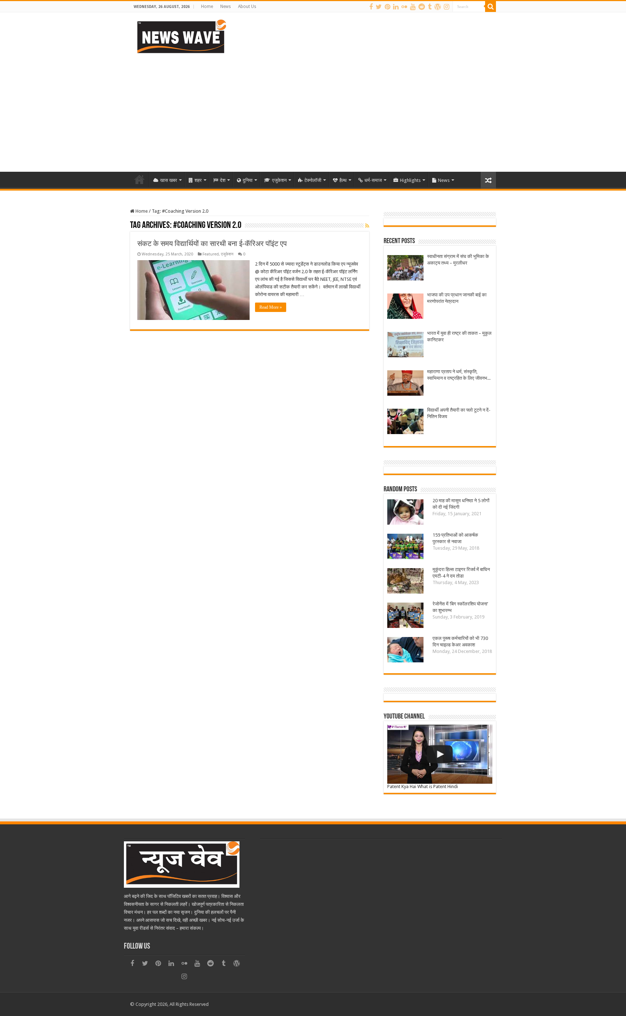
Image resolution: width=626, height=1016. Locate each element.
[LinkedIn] (395, 7)
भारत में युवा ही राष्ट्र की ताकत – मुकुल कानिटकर (459, 336)
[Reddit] (422, 7)
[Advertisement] (313, 110)
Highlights (410, 180)
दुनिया (248, 180)
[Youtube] (412, 7)
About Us (247, 6)
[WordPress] (438, 7)
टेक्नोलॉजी (312, 180)
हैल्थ (343, 180)
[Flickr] (404, 7)
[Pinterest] (387, 7)
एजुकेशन (279, 180)
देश (222, 180)
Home (207, 6)
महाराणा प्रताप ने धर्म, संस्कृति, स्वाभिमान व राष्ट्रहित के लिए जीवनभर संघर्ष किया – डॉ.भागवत (458, 375)
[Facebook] (370, 7)
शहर (198, 180)
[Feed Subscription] (367, 226)
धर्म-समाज (373, 180)
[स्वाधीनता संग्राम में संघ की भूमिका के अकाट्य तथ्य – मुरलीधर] (405, 268)
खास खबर (168, 180)
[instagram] (446, 7)
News (225, 6)
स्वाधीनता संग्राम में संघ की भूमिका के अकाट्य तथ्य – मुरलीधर (458, 260)
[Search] (490, 6)
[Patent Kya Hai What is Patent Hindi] (439, 754)
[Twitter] (379, 7)
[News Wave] (180, 36)
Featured (211, 254)
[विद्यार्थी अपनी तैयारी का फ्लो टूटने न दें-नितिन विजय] (405, 422)
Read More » (270, 307)
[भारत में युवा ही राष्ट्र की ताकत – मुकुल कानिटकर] (405, 345)
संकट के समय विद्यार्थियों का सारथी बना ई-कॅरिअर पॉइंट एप (212, 243)
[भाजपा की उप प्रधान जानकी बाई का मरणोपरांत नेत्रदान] (405, 307)
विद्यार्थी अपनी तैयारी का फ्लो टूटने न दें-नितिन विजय (459, 413)
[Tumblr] (429, 7)
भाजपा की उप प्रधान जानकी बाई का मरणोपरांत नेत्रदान (457, 298)
